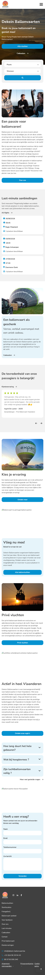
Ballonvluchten (7, 903)
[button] (39, 970)
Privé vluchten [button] (22, 643)
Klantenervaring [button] (8, 387)
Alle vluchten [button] (22, 46)
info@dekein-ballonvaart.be (14, 951)
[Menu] (41, 4)
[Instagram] (13, 895)
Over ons (5, 924)
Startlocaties (6, 907)
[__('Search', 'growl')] (22, 77)
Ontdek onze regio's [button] (22, 733)
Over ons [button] (22, 180)
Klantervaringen (8, 945)
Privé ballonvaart (8, 941)
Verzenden (23, 876)
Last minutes (7, 928)
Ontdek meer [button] (23, 499)
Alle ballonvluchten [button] (22, 572)
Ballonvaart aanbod (9, 916)
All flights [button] (5, 213)
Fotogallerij (6, 911)
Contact (4, 937)
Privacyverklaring (26, 963)
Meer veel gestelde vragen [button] (30, 779)
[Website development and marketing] (22, 968)
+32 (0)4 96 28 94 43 (12, 955)
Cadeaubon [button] (21, 53)
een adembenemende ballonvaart (22, 139)
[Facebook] (21, 895)
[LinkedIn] (17, 895)
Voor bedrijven (7, 920)
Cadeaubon (6, 932)
